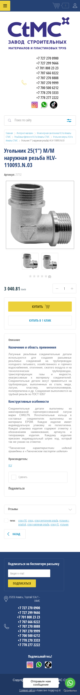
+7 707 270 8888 (47, 77)
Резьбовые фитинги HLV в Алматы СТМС (31, 137)
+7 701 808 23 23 (46, 67)
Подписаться (22, 583)
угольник (64, 524)
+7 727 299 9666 (47, 63)
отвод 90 (22, 520)
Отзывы (13, 509)
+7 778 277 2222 (47, 97)
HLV (10, 465)
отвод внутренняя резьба (46, 520)
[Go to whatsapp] (70, 683)
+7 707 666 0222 (47, 72)
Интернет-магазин (25, 133)
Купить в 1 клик (40, 320)
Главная (9, 133)
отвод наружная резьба (38, 524)
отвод (30, 520)
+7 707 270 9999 (47, 82)
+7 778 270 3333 (47, 92)
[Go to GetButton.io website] (70, 690)
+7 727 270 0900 (47, 58)
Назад (16, 534)
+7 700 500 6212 (47, 87)
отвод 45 (54, 524)
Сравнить (22, 477)
